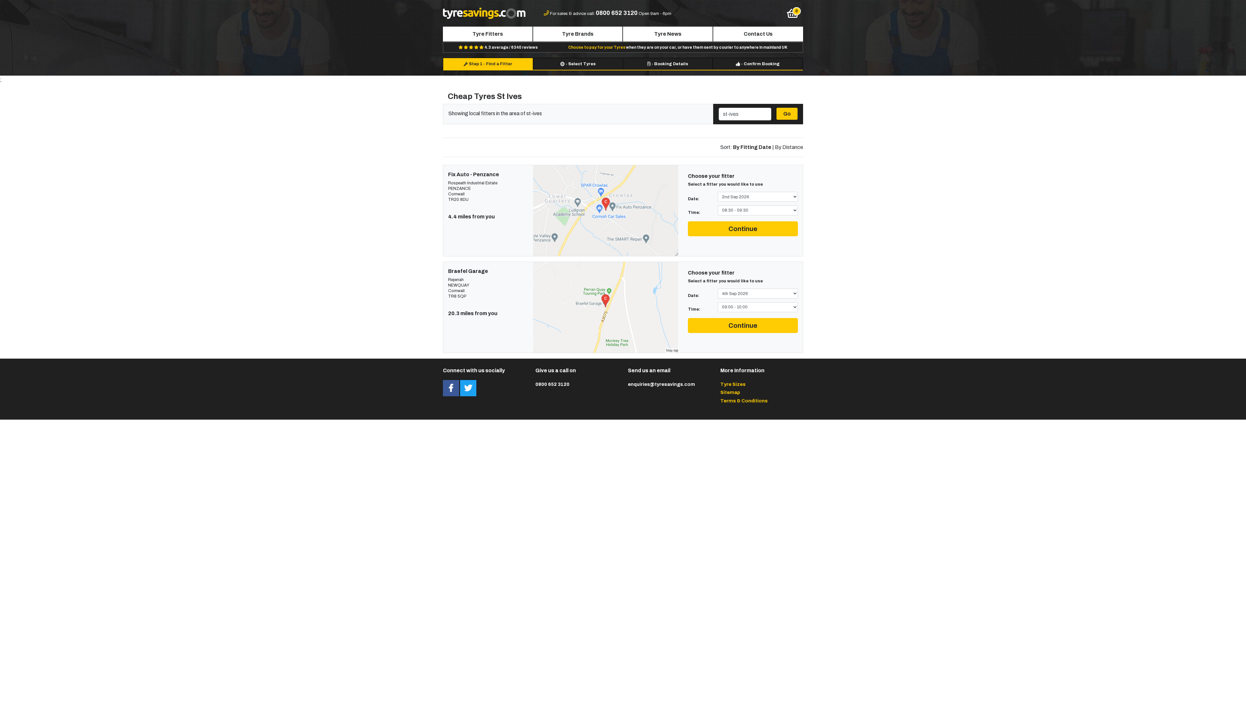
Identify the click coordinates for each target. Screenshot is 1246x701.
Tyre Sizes (733, 384)
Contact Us (758, 34)
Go (787, 114)
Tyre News (667, 34)
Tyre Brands (577, 34)
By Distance (789, 147)
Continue (742, 228)
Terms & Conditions (744, 400)
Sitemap (730, 392)
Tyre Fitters (487, 34)
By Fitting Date (752, 147)
